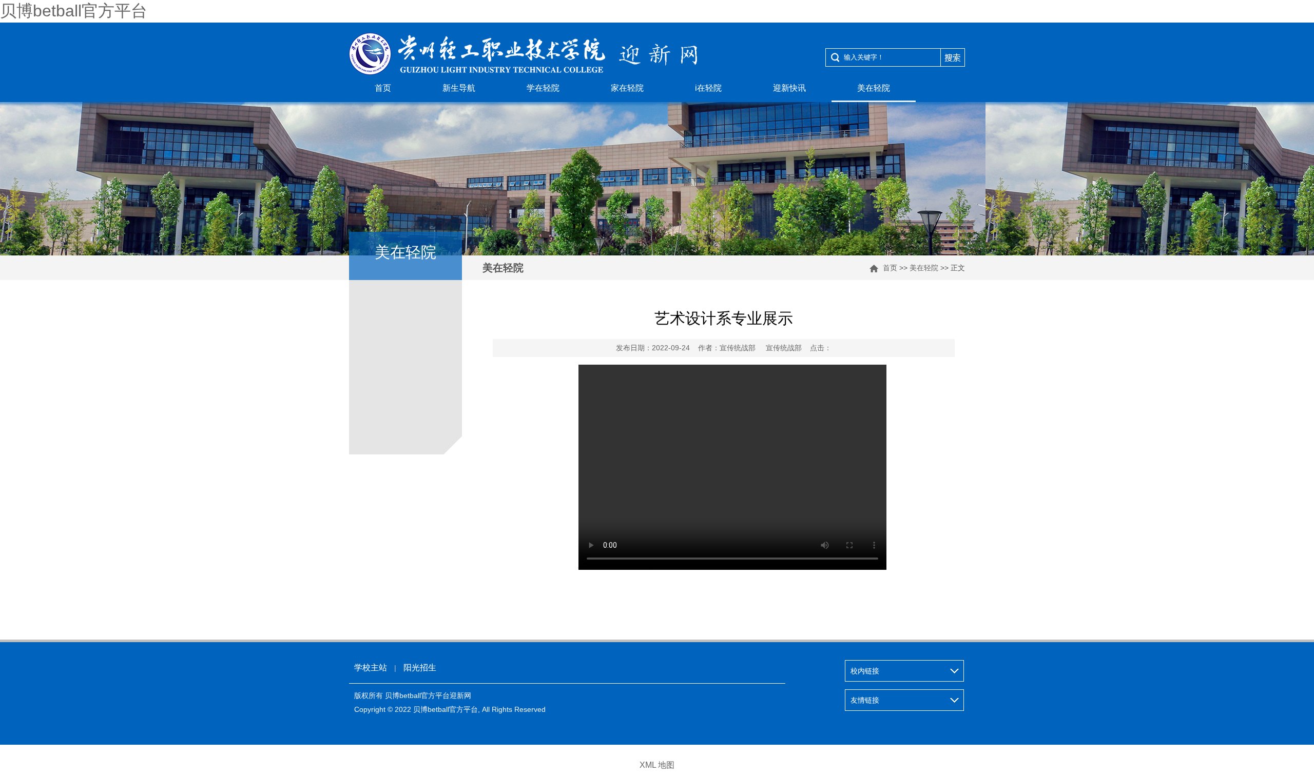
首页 (383, 88)
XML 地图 (657, 765)
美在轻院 (873, 88)
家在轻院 (627, 88)
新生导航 (458, 88)
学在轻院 (543, 88)
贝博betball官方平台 (73, 11)
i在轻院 (708, 88)
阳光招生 (419, 667)
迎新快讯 (789, 88)
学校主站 (370, 667)
